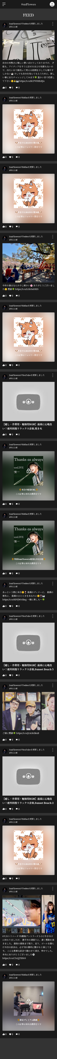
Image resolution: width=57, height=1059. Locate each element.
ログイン (52, 4)
